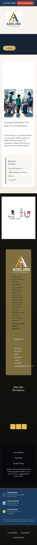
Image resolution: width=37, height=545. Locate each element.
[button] (6, 41)
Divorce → (11, 176)
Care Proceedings (22, 129)
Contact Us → (13, 180)
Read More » (8, 150)
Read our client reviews (14, 511)
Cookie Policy (18, 463)
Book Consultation (25, 3)
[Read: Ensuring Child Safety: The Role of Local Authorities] (18, 103)
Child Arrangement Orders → (18, 172)
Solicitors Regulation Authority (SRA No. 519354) (20, 521)
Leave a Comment (10, 129)
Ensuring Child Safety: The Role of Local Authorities (16, 124)
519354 (14, 496)
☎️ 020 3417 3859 (9, 3)
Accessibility (18, 452)
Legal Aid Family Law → (16, 168)
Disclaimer (18, 458)
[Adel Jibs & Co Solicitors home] (18, 19)
